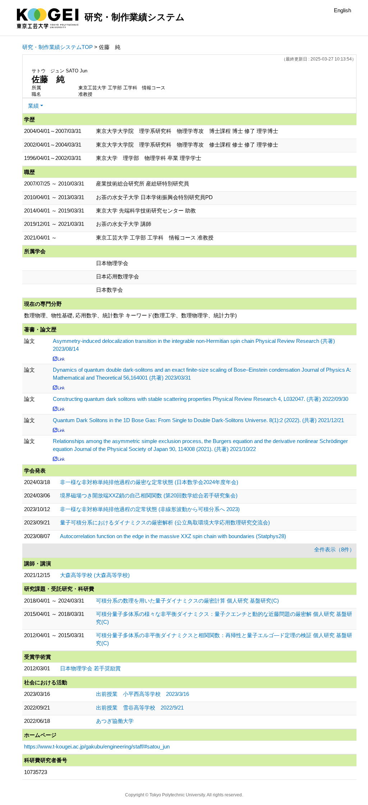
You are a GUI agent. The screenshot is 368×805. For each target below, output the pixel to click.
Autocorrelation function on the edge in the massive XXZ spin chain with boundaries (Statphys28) (173, 536)
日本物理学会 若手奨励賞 (90, 668)
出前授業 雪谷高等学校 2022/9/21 (140, 708)
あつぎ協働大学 (115, 721)
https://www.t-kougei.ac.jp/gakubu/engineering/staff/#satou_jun (97, 746)
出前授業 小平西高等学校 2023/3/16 (142, 694)
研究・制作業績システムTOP (57, 47)
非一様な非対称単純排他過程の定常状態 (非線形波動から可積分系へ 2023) (150, 509)
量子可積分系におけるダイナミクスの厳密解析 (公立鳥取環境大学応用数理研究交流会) (165, 522)
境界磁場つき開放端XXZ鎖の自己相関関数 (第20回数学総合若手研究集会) (149, 495)
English (342, 10)
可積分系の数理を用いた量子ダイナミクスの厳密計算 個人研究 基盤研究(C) (187, 601)
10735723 (35, 772)
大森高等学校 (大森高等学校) (95, 575)
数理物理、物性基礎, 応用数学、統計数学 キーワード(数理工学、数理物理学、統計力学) (130, 315)
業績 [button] (33, 106)
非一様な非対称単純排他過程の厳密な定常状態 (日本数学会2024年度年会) (149, 482)
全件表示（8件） (334, 549)
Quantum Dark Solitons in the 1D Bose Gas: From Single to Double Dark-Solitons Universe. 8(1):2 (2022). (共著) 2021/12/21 (198, 420)
